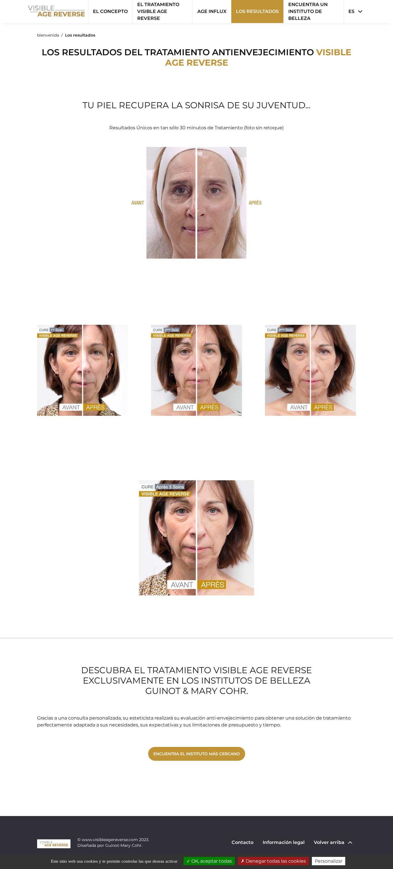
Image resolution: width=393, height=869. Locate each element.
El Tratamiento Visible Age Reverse (158, 11)
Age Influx (211, 11)
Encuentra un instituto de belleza (308, 11)
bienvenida (48, 35)
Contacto (242, 842)
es (351, 11)
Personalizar (328, 861)
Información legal (284, 842)
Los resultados (257, 11)
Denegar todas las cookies (275, 861)
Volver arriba (329, 842)
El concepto (110, 11)
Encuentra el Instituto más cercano (196, 753)
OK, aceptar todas (211, 861)
